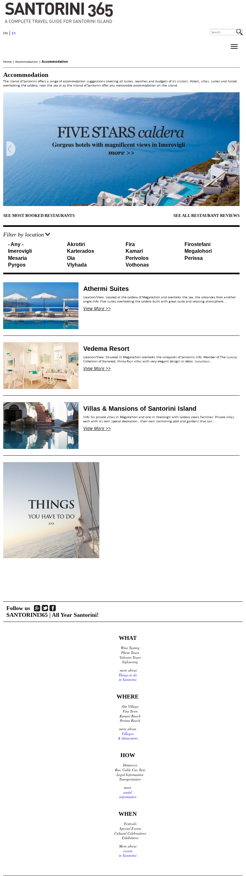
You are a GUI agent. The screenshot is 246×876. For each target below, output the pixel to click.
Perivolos (137, 258)
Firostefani (197, 244)
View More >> (97, 308)
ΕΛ (14, 33)
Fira (130, 244)
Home (7, 62)
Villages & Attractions (128, 736)
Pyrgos (17, 265)
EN (5, 33)
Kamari (134, 251)
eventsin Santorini (127, 853)
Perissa (193, 258)
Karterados (80, 251)
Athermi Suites (106, 288)
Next (231, 149)
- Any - (15, 244)
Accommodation (26, 62)
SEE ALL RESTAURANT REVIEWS (206, 215)
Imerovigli (20, 251)
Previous (11, 149)
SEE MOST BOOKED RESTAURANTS (39, 215)
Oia (71, 258)
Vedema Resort (106, 348)
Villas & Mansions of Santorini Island (139, 408)
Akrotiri (76, 244)
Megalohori (198, 251)
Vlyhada (77, 265)
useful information (127, 794)
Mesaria (17, 258)
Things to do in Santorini (128, 677)
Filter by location (23, 234)
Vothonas (137, 265)
